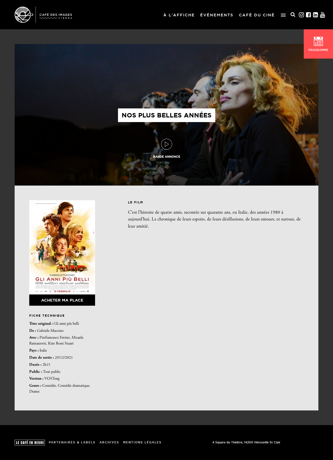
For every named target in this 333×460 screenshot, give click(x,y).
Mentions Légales (142, 442)
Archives (109, 442)
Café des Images (43, 15)
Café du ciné (257, 15)
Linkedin (316, 15)
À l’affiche (179, 15)
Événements (216, 15)
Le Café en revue (30, 442)
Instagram (301, 15)
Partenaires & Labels (72, 442)
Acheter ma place (62, 300)
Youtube (323, 15)
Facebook (309, 15)
